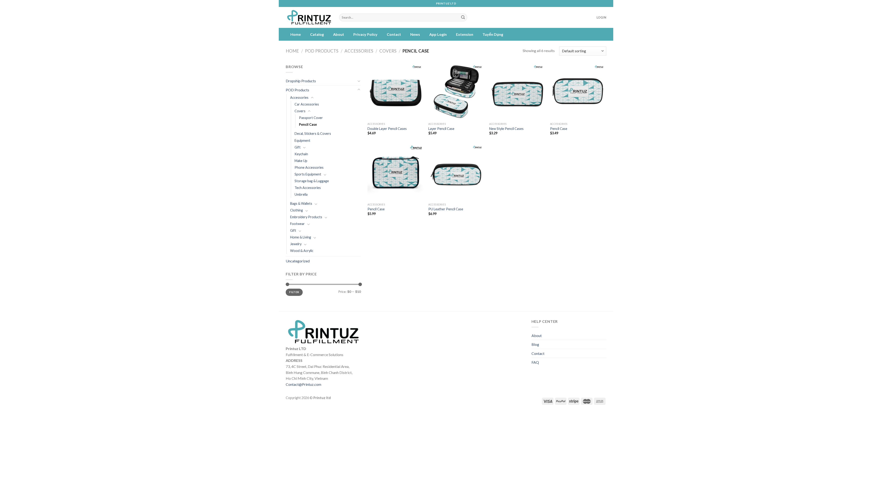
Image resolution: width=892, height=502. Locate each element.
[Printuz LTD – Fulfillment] (309, 17)
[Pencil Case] (578, 92)
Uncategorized (298, 261)
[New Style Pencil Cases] (517, 92)
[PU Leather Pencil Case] (456, 172)
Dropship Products (301, 81)
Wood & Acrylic (301, 251)
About (338, 34)
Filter (294, 292)
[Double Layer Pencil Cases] (395, 92)
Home (295, 34)
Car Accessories (307, 104)
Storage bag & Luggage (312, 181)
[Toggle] (359, 81)
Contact (394, 34)
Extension (464, 34)
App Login (438, 34)
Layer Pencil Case (441, 129)
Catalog (317, 34)
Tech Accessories (308, 188)
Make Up (301, 161)
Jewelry (296, 244)
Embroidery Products (306, 217)
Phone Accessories (309, 167)
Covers (388, 50)
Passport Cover (311, 118)
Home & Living (300, 237)
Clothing (296, 210)
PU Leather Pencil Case (445, 209)
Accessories (358, 50)
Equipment (302, 140)
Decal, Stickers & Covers (313, 133)
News (415, 34)
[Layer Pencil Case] (456, 92)
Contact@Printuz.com (303, 384)
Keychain (301, 154)
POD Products (321, 50)
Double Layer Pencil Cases (387, 129)
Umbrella (301, 194)
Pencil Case (308, 124)
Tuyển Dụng (492, 34)
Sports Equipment (308, 174)
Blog (535, 344)
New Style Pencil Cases (506, 129)
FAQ (535, 362)
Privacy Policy (365, 34)
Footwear (297, 224)
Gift (298, 147)
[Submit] (463, 17)
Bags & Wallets (301, 203)
